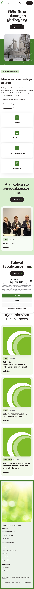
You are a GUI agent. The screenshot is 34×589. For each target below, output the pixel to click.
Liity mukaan (7, 106)
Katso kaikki (16, 199)
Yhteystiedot (5, 560)
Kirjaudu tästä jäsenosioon (10, 71)
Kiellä (17, 300)
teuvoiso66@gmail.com (8, 531)
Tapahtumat (5, 570)
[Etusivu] (7, 2)
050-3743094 (5, 539)
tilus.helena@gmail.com (8, 542)
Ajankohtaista (5, 567)
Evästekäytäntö (11, 308)
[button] (31, 281)
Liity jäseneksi (16, 27)
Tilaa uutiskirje (5, 586)
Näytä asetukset (17, 305)
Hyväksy (17, 295)
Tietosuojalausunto (21, 308)
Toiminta (4, 553)
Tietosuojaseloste (26, 582)
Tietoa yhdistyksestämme (9, 550)
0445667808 (5, 528)
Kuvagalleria (5, 556)
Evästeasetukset (6, 582)
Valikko (29, 3)
